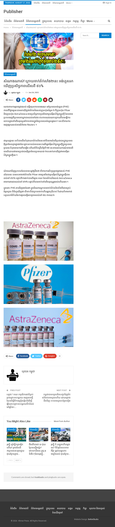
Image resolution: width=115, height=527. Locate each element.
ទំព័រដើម (37, 3)
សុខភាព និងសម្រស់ (97, 508)
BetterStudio (93, 519)
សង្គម (68, 21)
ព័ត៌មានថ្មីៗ (11, 430)
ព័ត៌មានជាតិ (46, 3)
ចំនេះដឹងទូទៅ (57, 512)
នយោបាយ (59, 21)
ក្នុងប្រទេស (47, 21)
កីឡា (83, 21)
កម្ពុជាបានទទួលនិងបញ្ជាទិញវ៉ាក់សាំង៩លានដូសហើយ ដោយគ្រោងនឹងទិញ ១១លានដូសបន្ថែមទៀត (56, 397)
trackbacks (39, 477)
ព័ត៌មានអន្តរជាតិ (58, 3)
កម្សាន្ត (76, 21)
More (68, 3)
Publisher (13, 11)
